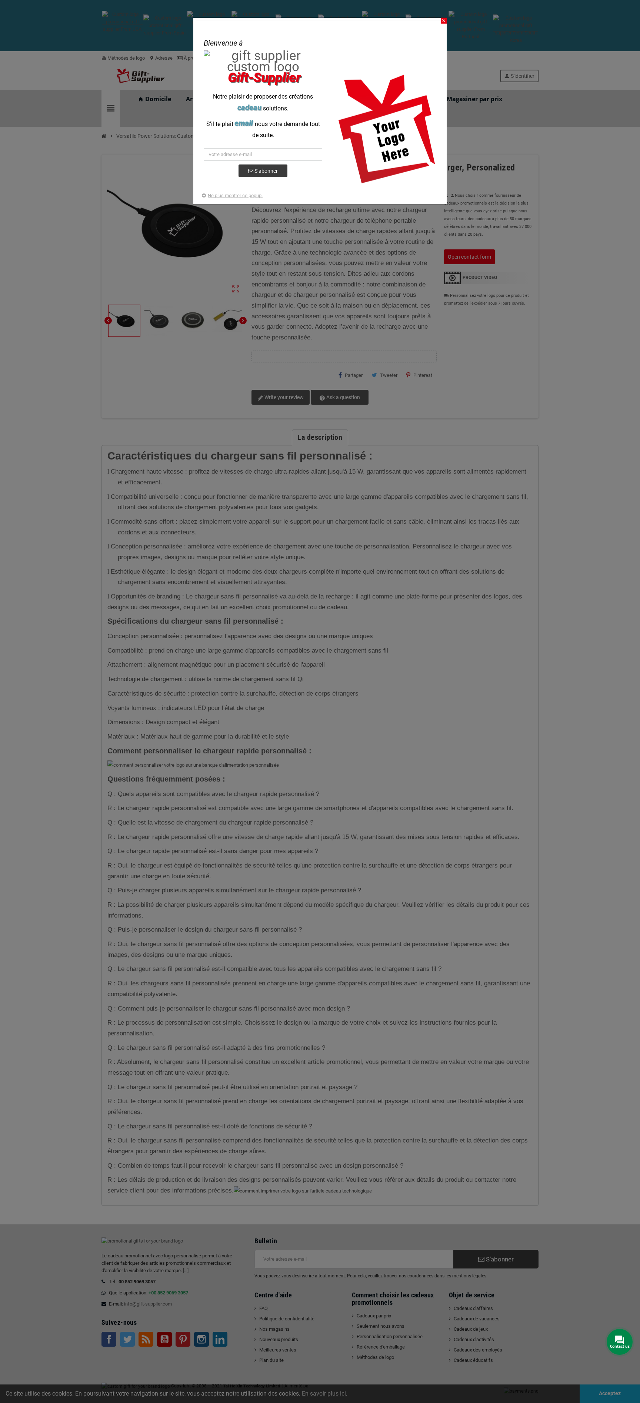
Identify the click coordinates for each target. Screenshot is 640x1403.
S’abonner (265, 171)
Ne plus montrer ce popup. (235, 195)
